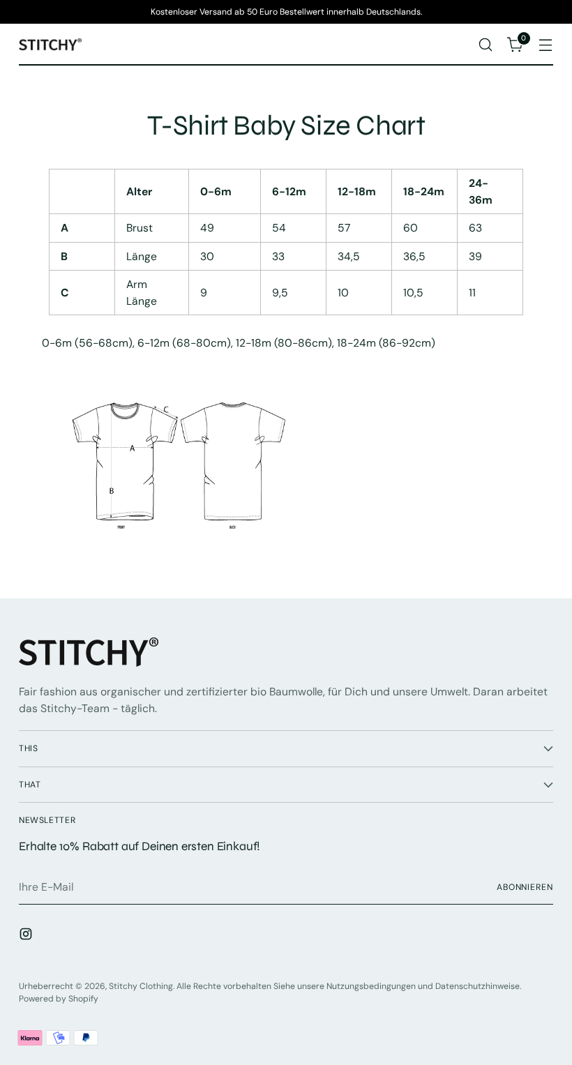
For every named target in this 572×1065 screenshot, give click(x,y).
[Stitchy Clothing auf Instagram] (27, 936)
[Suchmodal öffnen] (486, 45)
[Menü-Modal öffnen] (546, 45)
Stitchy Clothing (141, 986)
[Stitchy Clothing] (50, 45)
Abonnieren (525, 887)
